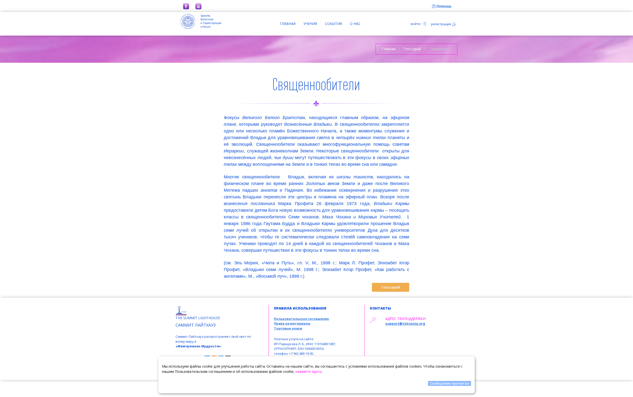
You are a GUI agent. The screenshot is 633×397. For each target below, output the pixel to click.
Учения (310, 23)
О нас (355, 23)
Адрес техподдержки (405, 318)
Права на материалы (292, 323)
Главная (287, 23)
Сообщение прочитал (449, 383)
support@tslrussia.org (405, 323)
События (333, 23)
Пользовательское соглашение (301, 318)
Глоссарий (412, 48)
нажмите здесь (308, 371)
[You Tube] (198, 6)
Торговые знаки (288, 328)
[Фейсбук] (186, 6)
